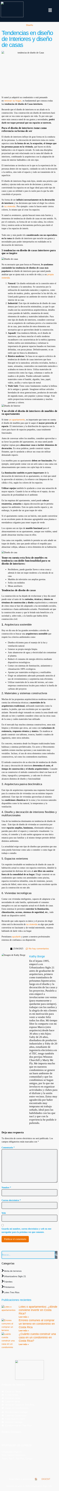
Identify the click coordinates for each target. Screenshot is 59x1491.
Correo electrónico (11, 1200)
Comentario (8, 1147)
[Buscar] (56, 1255)
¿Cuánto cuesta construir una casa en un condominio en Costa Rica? (37, 1337)
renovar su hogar (12, 100)
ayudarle (16, 936)
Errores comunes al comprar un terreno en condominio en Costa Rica (37, 1324)
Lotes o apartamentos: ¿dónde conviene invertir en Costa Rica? (38, 1310)
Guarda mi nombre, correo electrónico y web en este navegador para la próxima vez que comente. (26, 1230)
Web (4, 1213)
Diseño (29, 25)
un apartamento (17, 419)
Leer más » (24, 1317)
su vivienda (9, 206)
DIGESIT (46, 1479)
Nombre (6, 1187)
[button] (50, 10)
